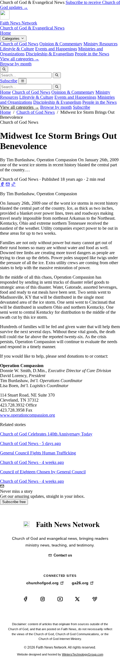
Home (5, 33)
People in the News (92, 53)
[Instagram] (43, 599)
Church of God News (19, 43)
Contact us (63, 555)
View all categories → (19, 58)
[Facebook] (25, 599)
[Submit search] (57, 75)
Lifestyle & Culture (17, 48)
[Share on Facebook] (2, 184)
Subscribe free (14, 502)
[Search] (4, 69)
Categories (11, 38)
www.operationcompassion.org (27, 415)
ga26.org (80, 583)
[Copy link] (13, 184)
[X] (77, 599)
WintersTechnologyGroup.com (82, 654)
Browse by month (16, 63)
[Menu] (22, 81)
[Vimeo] (94, 599)
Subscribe (8, 80)
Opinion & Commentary (60, 43)
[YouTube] (60, 599)
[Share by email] (8, 184)
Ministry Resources (100, 43)
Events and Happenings (56, 48)
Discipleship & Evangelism (50, 53)
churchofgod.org (42, 583)
